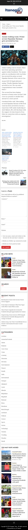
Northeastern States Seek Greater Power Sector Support (19, 455)
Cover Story (4, 349)
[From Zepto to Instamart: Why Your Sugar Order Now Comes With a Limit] (6, 467)
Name (3, 219)
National (3, 400)
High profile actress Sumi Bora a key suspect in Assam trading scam (6, 158)
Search (5, 284)
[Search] (26, 18)
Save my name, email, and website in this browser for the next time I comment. (14, 237)
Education (4, 358)
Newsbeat (4, 406)
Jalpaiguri (4, 384)
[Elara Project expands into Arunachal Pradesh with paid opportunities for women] (6, 478)
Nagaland (4, 397)
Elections (3, 362)
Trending (4, 435)
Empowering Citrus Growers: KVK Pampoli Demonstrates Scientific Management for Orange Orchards (13, 316)
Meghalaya (4, 393)
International (5, 377)
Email (3, 224)
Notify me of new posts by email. (12, 244)
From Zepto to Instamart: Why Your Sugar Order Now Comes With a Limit (13, 306)
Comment (4, 199)
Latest (3, 387)
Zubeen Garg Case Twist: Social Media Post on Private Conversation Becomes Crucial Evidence (18, 264)
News (3, 403)
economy (3, 355)
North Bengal (5, 409)
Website (3, 230)
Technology (4, 428)
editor (4, 43)
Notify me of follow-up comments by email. (14, 241)
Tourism (3, 432)
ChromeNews (10, 528)
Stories (3, 425)
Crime (3, 352)
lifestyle (3, 390)
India (2, 374)
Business (3, 346)
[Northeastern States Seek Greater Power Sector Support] (6, 456)
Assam (4, 33)
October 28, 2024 (12, 43)
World (3, 441)
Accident (3, 336)
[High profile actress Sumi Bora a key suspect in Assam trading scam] (7, 152)
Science (3, 419)
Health (3, 371)
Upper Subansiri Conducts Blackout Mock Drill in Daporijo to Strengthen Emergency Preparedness (18, 516)
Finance (3, 368)
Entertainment (5, 365)
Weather (3, 438)
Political (3, 416)
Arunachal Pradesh (6, 339)
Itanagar (3, 381)
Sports (3, 422)
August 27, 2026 (17, 459)
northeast (4, 412)
